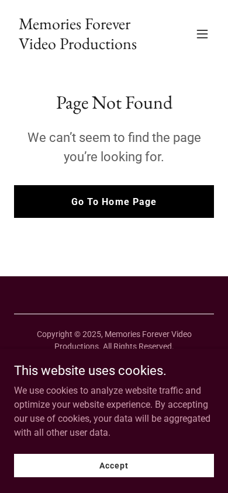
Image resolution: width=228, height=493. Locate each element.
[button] (202, 34)
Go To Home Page (113, 201)
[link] (84, 45)
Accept (113, 465)
